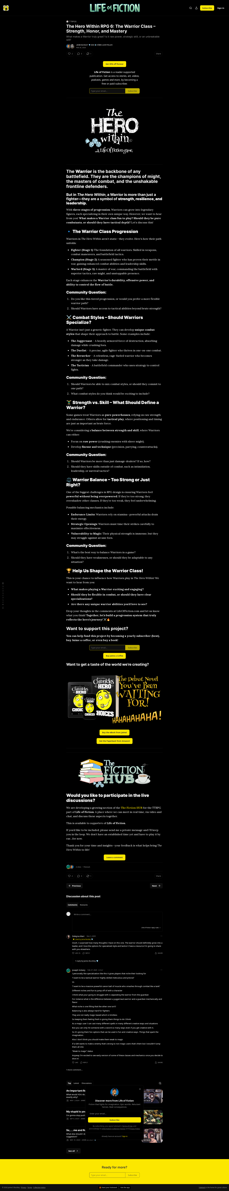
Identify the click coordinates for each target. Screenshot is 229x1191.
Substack (202, 1187)
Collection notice (39, 1187)
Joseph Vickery (78, 970)
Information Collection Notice (113, 1128)
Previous (76, 885)
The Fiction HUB (131, 807)
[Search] (190, 8)
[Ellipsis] (161, 936)
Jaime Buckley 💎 (83, 45)
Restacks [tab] (84, 905)
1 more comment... (74, 1070)
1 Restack (86, 867)
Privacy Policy (134, 1128)
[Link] (62, 58)
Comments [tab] (72, 905)
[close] (140, 1089)
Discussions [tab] (87, 1083)
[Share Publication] (196, 8)
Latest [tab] (76, 1083)
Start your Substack (109, 1187)
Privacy (23, 1187)
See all (71, 1151)
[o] (152, 1096)
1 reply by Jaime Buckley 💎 (86, 961)
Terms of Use (127, 1126)
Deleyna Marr (78, 936)
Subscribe (207, 8)
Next (154, 885)
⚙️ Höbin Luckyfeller (103, 45)
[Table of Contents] (3, 595)
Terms (29, 1187)
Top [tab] (69, 1083)
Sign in (220, 8)
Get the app (125, 1187)
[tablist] (77, 905)
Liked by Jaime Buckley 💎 (84, 939)
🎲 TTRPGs (71, 21)
